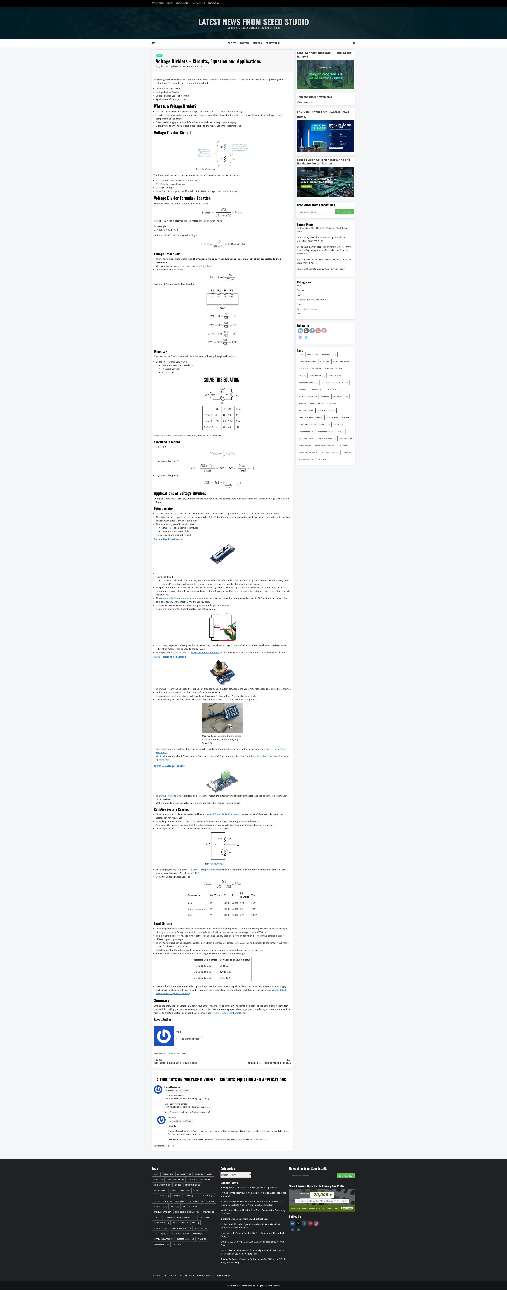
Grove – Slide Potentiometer (168, 539)
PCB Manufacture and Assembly (314, 424)
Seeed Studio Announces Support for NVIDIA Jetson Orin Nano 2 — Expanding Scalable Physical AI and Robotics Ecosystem (324, 250)
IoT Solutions (340, 382)
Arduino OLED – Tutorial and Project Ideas (269, 1061)
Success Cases (330, 452)
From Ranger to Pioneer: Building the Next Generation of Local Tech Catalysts (252, 1235)
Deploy (300, 290)
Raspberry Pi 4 (326, 431)
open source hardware (310, 417)
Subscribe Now (344, 212)
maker (325, 396)
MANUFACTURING (198, 3)
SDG (340, 431)
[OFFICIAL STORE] (332, 3)
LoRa (302, 389)
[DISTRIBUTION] (353, 3)
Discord (257, 43)
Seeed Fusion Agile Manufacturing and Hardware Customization (323, 162)
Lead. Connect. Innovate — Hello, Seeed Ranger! (324, 55)
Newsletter (317, 403)
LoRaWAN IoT (333, 389)
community (329, 354)
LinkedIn (244, 43)
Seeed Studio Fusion (307, 309)
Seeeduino (346, 438)
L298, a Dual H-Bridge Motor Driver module (175, 1061)
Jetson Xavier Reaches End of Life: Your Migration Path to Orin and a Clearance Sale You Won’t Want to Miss (252, 1252)
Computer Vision (307, 361)
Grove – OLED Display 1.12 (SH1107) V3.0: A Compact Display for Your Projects (252, 1243)
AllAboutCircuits (218, 863)
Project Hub (273, 43)
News (159, 55)
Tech (299, 313)
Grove (316, 368)
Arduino (312, 354)
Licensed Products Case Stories (312, 299)
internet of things (308, 382)
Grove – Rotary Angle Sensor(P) (170, 657)
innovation (335, 375)
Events (303, 368)
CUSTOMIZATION (182, 3)
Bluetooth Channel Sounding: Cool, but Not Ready (321, 268)
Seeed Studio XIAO (326, 438)
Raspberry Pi (306, 431)
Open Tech (332, 417)
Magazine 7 (262, 1285)
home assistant (333, 368)
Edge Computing (341, 361)
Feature (301, 294)
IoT (325, 382)
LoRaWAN (316, 389)
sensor (343, 445)
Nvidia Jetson (306, 410)
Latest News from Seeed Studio (253, 21)
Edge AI (324, 361)
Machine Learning (308, 396)
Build (299, 285)
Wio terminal (306, 459)
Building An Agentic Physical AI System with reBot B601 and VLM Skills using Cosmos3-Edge (253, 1261)
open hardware (326, 410)
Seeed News (306, 438)
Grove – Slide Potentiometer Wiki (230, 1012)
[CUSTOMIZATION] (343, 3)
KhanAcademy (208, 169)
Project (339, 424)
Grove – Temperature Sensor (207, 869)
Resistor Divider (166, 1053)
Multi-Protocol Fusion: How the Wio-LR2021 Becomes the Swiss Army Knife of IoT (324, 261)
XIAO (322, 459)
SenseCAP (305, 445)
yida (161, 66)
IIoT (302, 375)
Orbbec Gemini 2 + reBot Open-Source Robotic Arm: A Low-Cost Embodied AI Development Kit (250, 1226)
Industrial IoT (317, 375)
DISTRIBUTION (213, 3)
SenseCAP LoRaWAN (325, 445)
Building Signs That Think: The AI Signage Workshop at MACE (322, 230)
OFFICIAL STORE (158, 3)
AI (301, 354)
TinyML (347, 452)
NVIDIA (331, 403)
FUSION (170, 3)
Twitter (231, 43)
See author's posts (189, 1038)
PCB (345, 417)
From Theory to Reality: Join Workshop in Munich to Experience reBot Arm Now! (321, 239)
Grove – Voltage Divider (169, 766)
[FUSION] (337, 3)
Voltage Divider (180, 1053)
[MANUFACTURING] (348, 3)
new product (340, 396)
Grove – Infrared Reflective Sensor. (222, 814)
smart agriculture (308, 452)
